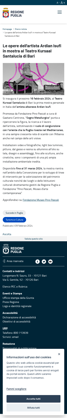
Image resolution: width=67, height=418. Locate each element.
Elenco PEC (9, 286)
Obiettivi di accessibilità (16, 321)
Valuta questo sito (34, 238)
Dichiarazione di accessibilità (19, 317)
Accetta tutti (33, 398)
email (15, 337)
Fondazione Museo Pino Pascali (41, 200)
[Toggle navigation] (59, 12)
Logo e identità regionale (17, 306)
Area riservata (15, 261)
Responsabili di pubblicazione (19, 348)
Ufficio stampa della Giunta (18, 298)
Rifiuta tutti (33, 407)
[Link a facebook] (37, 261)
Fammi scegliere (16, 388)
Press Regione (11, 302)
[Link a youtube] (50, 261)
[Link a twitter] (44, 261)
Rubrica (22, 286)
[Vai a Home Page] (13, 13)
